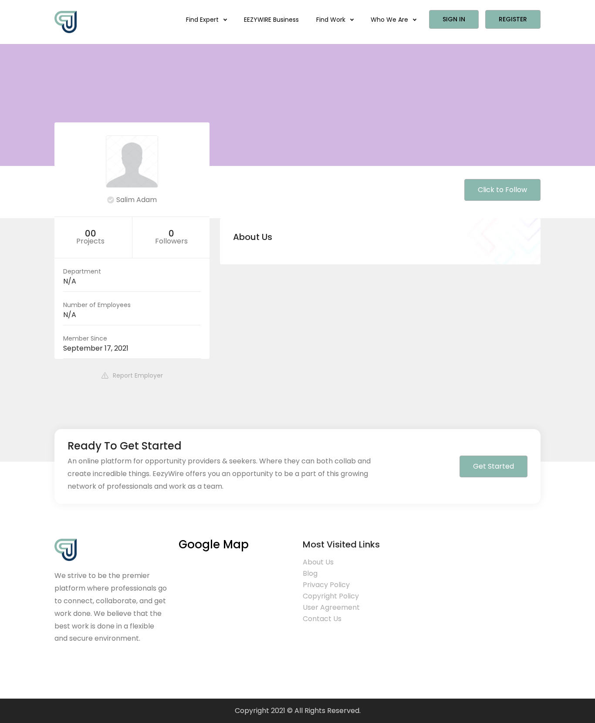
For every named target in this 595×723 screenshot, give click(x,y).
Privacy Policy (326, 585)
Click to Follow (502, 190)
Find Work (331, 19)
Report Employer (138, 375)
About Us (318, 562)
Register (513, 19)
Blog (310, 573)
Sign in (454, 19)
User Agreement (331, 607)
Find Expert (203, 19)
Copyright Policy (331, 596)
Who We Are (390, 19)
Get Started (493, 466)
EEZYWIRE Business (271, 19)
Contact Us (322, 619)
